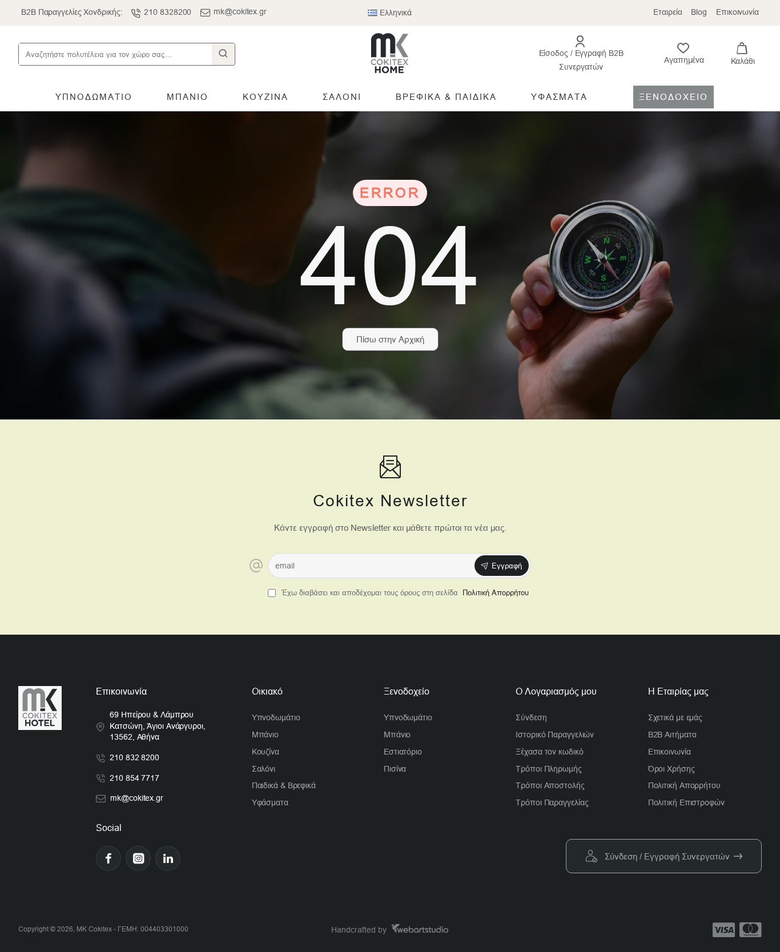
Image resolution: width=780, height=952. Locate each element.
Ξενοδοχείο (406, 691)
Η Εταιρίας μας (678, 691)
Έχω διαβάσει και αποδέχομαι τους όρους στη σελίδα (404, 592)
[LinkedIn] (167, 858)
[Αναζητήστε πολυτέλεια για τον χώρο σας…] (223, 54)
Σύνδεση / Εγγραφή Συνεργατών (667, 856)
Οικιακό (267, 691)
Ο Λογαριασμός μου (556, 691)
